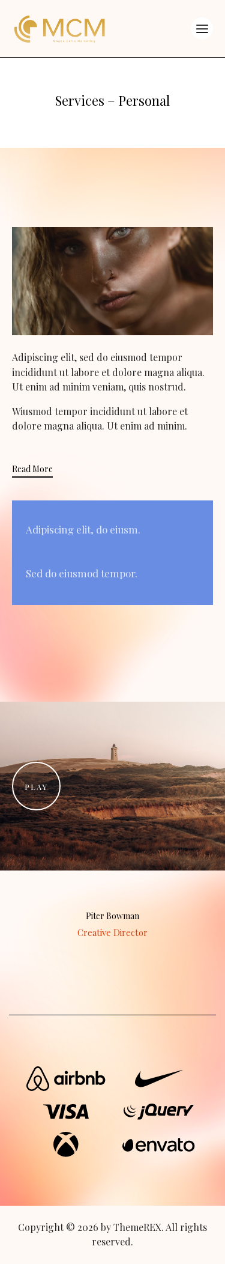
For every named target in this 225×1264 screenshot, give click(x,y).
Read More (32, 469)
